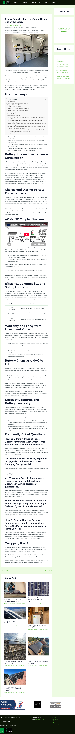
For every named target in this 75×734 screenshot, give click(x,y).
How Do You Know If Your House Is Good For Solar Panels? (13, 688)
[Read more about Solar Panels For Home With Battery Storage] (38, 615)
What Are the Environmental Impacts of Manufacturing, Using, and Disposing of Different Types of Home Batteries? (27, 127)
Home (16, 2)
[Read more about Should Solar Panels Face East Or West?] (38, 646)
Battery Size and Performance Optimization (17, 103)
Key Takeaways (11, 101)
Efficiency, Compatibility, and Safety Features (18, 108)
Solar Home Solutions (9, 603)
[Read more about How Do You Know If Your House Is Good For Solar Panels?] (15, 677)
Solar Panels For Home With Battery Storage (37, 626)
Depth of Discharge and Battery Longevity (17, 113)
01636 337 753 (39, 719)
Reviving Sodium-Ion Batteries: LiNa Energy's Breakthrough (62, 66)
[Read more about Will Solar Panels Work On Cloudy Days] (15, 646)
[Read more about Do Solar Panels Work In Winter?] (15, 613)
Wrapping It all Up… (12, 133)
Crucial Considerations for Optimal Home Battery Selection (63, 72)
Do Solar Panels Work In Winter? (12, 622)
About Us (23, 2)
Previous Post (6, 570)
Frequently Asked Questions (14, 115)
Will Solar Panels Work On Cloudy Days (13, 662)
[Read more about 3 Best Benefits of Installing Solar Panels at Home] (15, 590)
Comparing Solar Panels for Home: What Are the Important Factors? (37, 599)
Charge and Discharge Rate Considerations (17, 105)
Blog (40, 2)
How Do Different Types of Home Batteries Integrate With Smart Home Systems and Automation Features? (27, 118)
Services (55, 719)
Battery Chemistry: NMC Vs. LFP (14, 112)
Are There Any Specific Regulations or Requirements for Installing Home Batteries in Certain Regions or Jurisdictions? (27, 124)
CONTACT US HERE (64, 30)
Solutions (33, 2)
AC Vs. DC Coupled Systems (14, 106)
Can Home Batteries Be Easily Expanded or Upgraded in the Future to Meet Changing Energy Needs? (26, 121)
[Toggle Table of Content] (45, 99)
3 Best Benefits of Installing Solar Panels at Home (13, 600)
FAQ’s (46, 2)
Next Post (48, 570)
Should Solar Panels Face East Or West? (38, 662)
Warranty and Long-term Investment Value (17, 110)
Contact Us (55, 2)
